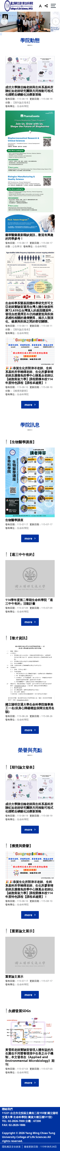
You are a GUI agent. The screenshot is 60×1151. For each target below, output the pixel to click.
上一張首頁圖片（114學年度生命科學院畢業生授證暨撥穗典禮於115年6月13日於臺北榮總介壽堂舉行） (4, 22)
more (28, 405)
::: (1, 34)
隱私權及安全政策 (11, 1146)
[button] (39, 5)
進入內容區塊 (8, 2)
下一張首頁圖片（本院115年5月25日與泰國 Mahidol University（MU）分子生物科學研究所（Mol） (56, 22)
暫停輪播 (5, 17)
